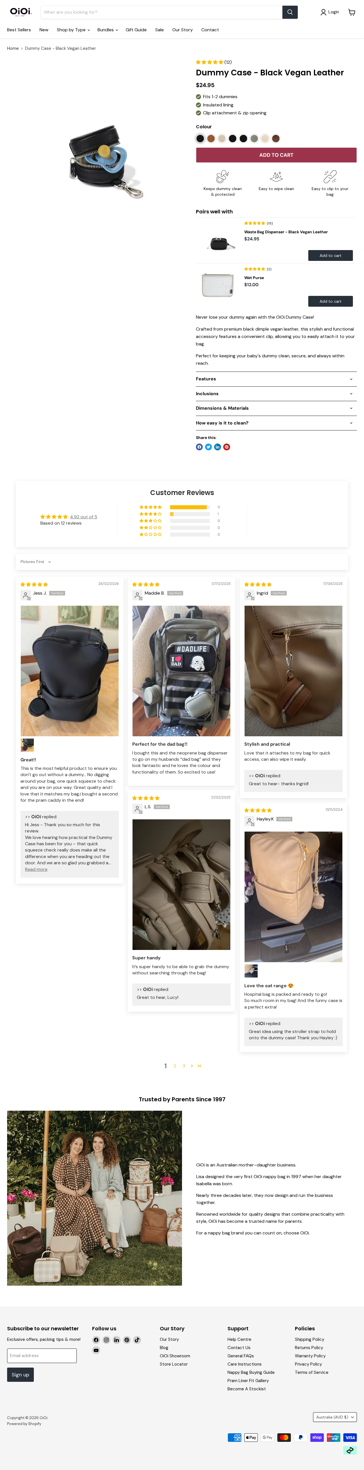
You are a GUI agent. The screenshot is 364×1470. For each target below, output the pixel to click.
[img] (34, 584)
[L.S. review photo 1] (181, 884)
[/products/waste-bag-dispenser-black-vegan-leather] (218, 240)
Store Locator (174, 1364)
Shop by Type (72, 30)
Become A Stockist (247, 1389)
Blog (164, 1348)
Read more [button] (36, 869)
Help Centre (239, 1339)
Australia (332, 1417)
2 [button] (174, 1066)
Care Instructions (245, 1364)
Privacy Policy (308, 1364)
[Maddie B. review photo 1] (181, 671)
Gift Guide (136, 30)
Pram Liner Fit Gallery (248, 1381)
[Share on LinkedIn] (217, 447)
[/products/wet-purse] (218, 286)
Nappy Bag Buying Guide (251, 1372)
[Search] (290, 12)
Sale (159, 30)
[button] (210, 62)
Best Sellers (19, 30)
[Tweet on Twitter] (208, 447)
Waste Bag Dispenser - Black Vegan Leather (286, 231)
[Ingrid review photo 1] (293, 671)
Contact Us (239, 1348)
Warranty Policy (310, 1356)
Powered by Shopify (24, 1423)
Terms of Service (311, 1372)
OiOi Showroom (175, 1356)
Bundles (106, 30)
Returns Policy (309, 1348)
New (44, 30)
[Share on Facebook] (199, 447)
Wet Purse (254, 277)
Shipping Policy (309, 1339)
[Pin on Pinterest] (226, 447)
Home (13, 48)
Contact (210, 30)
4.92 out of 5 (83, 517)
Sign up (20, 1374)
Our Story (182, 30)
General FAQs (241, 1356)
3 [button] (184, 1066)
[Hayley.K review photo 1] (293, 896)
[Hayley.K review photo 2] (251, 971)
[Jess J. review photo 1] (69, 671)
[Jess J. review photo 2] (27, 745)
